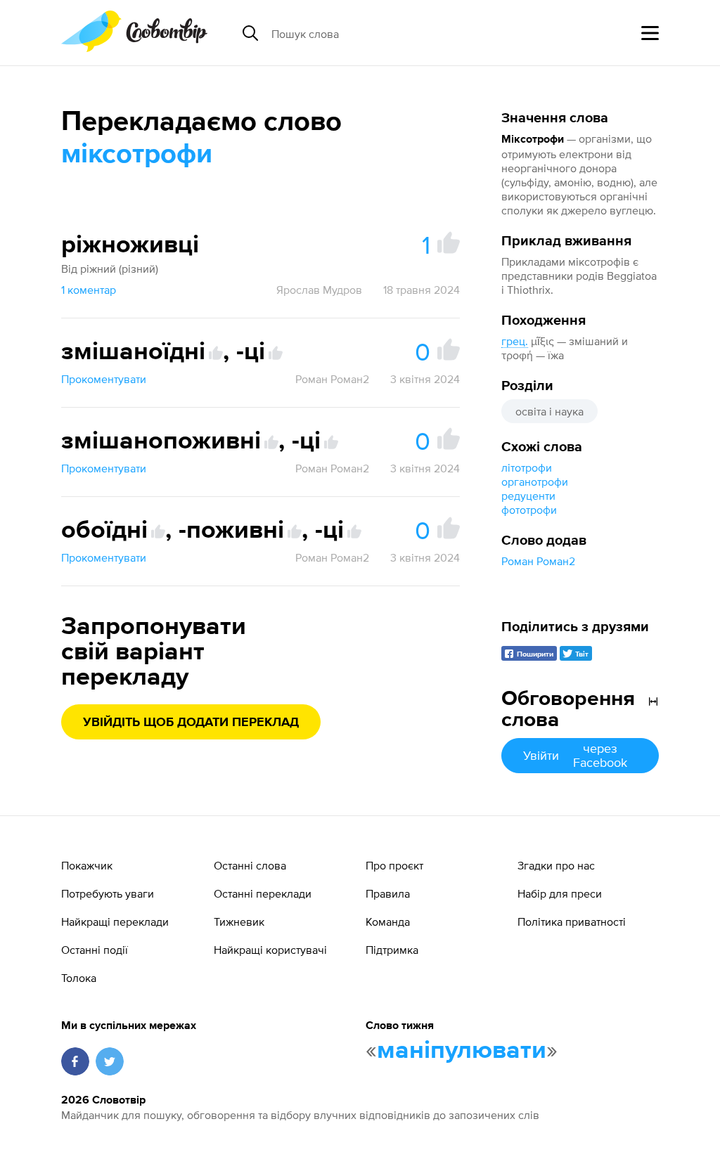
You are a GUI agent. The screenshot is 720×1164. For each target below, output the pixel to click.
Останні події (94, 949)
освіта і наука (549, 411)
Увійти (574, 755)
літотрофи (526, 467)
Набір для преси (560, 893)
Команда (388, 921)
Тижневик (239, 921)
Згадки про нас (556, 865)
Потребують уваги (107, 893)
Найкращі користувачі (270, 949)
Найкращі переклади (115, 921)
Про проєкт (394, 865)
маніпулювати (461, 1050)
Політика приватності (572, 921)
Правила (388, 893)
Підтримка (392, 949)
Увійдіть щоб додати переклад (191, 722)
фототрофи (529, 509)
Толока (78, 977)
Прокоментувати (103, 379)
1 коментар (88, 289)
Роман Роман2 (538, 561)
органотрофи (534, 481)
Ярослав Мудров (319, 289)
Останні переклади (262, 893)
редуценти (528, 495)
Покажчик (86, 865)
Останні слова (250, 865)
